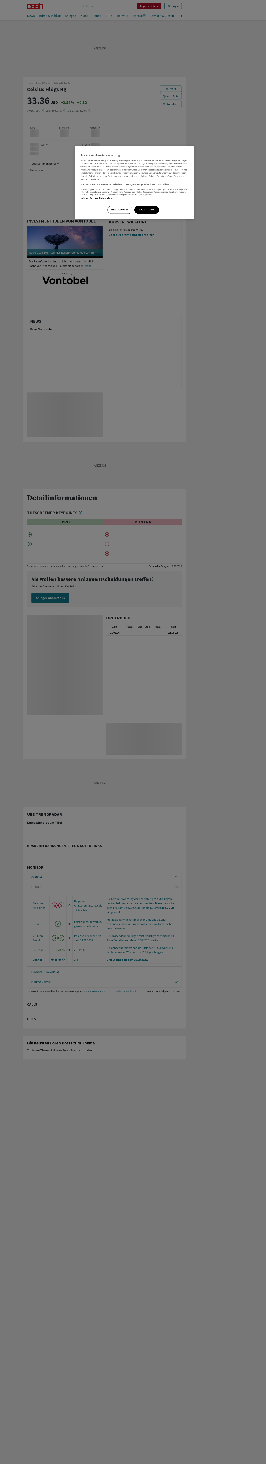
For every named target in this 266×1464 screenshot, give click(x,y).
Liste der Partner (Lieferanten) (96, 198)
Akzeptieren (146, 209)
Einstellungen (120, 209)
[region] (134, 182)
